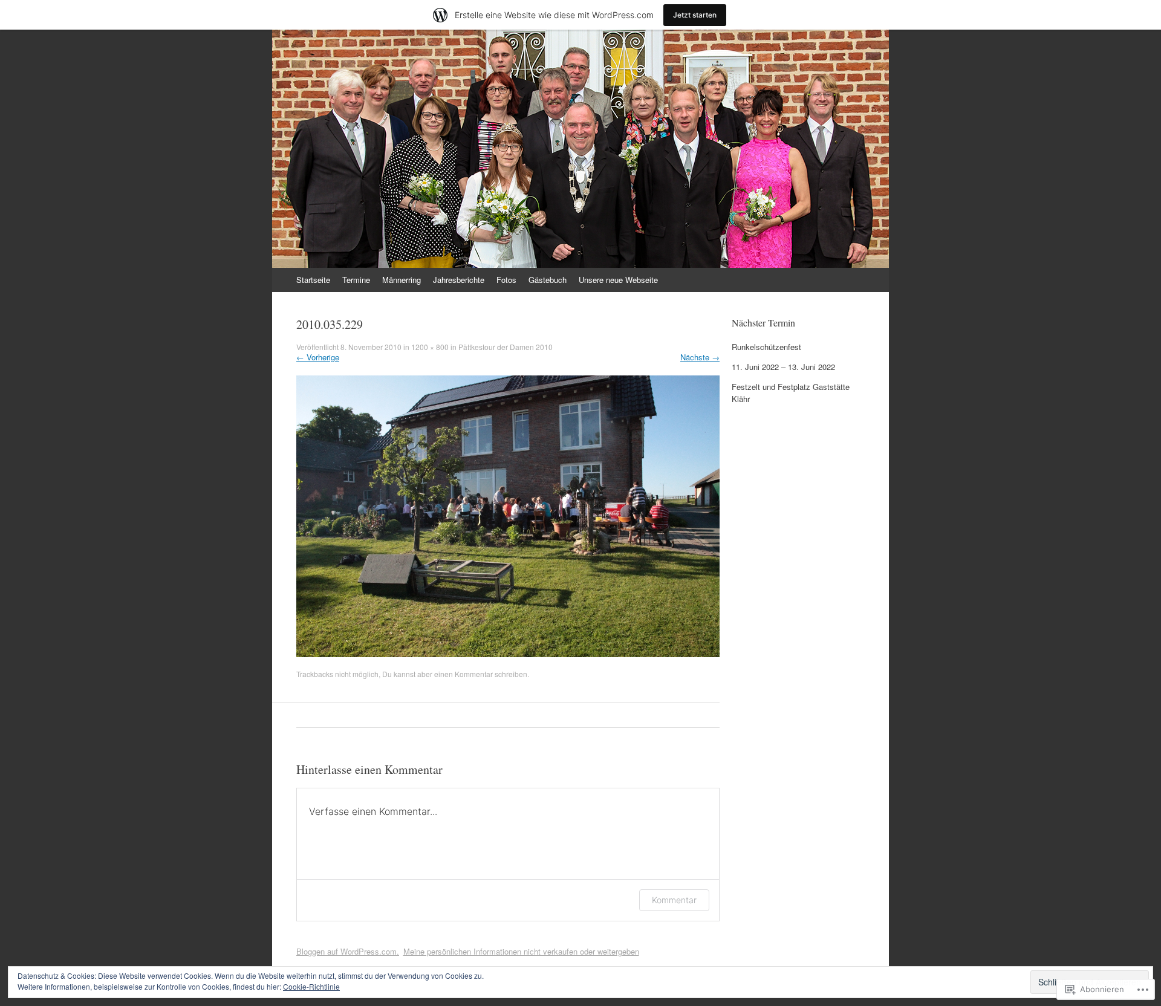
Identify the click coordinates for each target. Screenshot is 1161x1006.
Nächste (700, 357)
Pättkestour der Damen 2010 (505, 347)
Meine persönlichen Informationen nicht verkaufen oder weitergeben (521, 951)
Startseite (313, 279)
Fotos (506, 279)
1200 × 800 (430, 347)
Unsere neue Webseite (618, 279)
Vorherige (317, 357)
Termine (356, 279)
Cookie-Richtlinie (311, 986)
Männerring (401, 279)
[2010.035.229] (508, 654)
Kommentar (474, 674)
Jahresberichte (458, 279)
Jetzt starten (695, 14)
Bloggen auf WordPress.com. (347, 951)
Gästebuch (547, 279)
